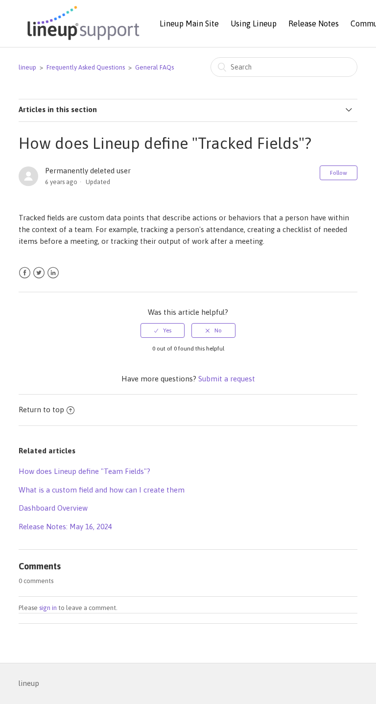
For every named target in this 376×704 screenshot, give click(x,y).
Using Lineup (254, 23)
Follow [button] (338, 172)
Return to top (41, 409)
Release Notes (313, 23)
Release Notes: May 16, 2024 (65, 526)
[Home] (82, 41)
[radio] (163, 330)
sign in (48, 607)
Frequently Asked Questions (86, 67)
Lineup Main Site (189, 23)
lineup (27, 67)
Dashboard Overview (53, 508)
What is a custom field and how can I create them (102, 490)
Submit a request (226, 379)
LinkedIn (53, 273)
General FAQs (154, 67)
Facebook (25, 273)
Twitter (39, 273)
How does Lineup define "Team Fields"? (84, 471)
